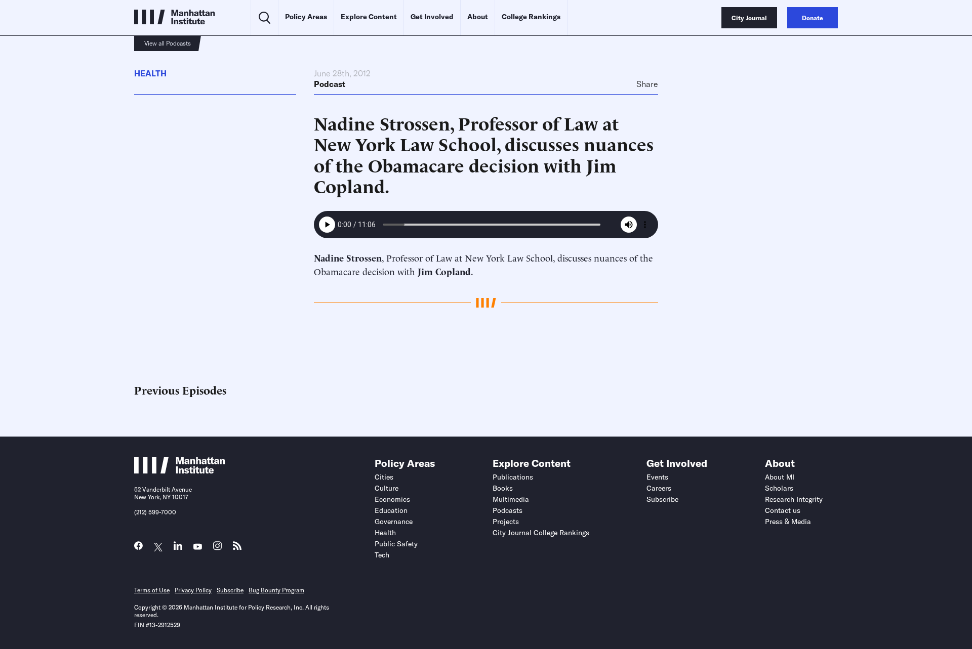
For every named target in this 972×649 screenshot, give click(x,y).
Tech (382, 554)
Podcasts (507, 510)
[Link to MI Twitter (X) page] (158, 547)
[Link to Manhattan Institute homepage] (179, 470)
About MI (779, 477)
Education (391, 510)
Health (150, 73)
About (477, 16)
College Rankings (531, 16)
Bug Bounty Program (276, 590)
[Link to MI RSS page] (237, 548)
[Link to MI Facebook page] (138, 548)
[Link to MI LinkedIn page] (178, 548)
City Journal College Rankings (541, 532)
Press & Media (788, 521)
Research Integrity (794, 499)
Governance (394, 521)
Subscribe (662, 499)
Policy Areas (306, 16)
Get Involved (432, 16)
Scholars (779, 488)
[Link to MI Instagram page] (217, 548)
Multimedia (511, 499)
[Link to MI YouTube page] (197, 547)
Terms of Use (152, 590)
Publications (513, 477)
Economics (392, 499)
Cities (384, 477)
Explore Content (369, 16)
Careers (658, 488)
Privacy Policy (193, 590)
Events (657, 477)
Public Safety (396, 543)
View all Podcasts (167, 43)
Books (503, 488)
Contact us (782, 510)
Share (647, 84)
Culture (386, 488)
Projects (506, 521)
